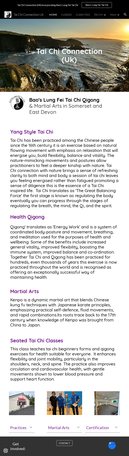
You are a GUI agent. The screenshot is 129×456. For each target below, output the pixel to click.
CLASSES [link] (66, 14)
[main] (69, 55)
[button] (125, 14)
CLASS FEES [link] (83, 14)
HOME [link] (53, 14)
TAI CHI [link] (98, 14)
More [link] (113, 14)
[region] (64, 5)
